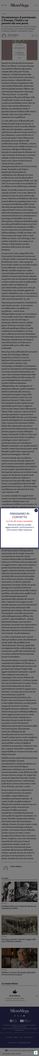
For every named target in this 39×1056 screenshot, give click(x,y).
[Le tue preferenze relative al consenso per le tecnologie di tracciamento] (35, 1052)
